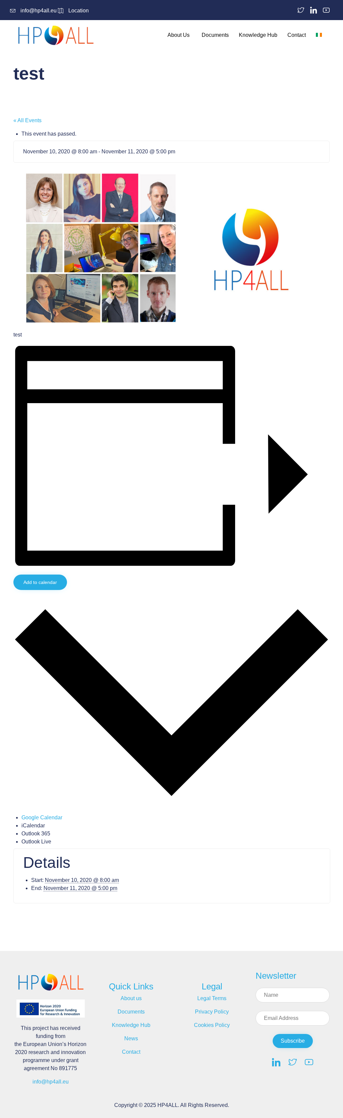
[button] (293, 1041)
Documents (215, 35)
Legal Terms (211, 998)
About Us (178, 35)
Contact (296, 35)
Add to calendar (40, 582)
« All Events (27, 120)
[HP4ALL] (57, 35)
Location (78, 10)
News (131, 1038)
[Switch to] (320, 35)
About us (131, 998)
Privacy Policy (212, 1012)
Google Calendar (41, 817)
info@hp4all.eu (38, 10)
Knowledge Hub (258, 35)
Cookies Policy (212, 1025)
